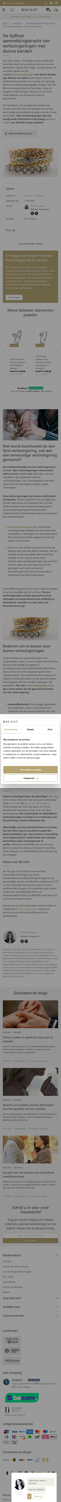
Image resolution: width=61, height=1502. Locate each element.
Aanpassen (28, 778)
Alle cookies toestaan (30, 770)
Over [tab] (50, 729)
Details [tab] (30, 729)
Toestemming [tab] (11, 729)
